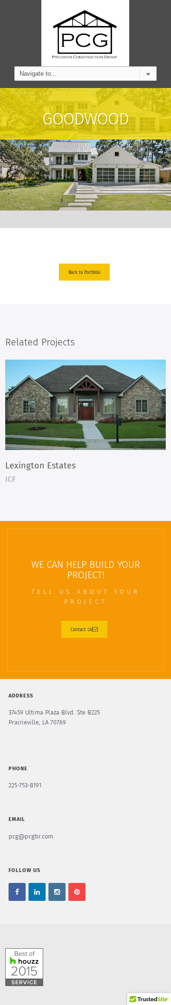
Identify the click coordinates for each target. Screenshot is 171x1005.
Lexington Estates (40, 466)
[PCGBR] (85, 33)
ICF (10, 479)
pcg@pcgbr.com (31, 837)
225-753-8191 (25, 786)
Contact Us (81, 629)
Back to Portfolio (84, 271)
